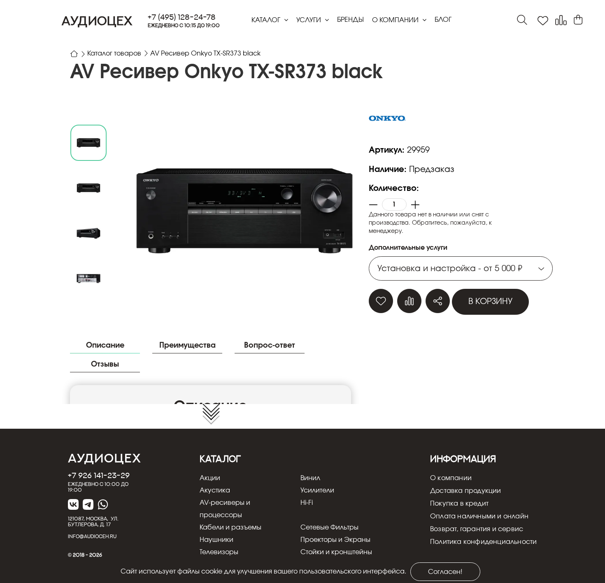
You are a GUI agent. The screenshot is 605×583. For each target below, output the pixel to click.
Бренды (350, 19)
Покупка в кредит (459, 503)
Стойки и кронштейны (336, 552)
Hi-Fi (306, 502)
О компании (396, 20)
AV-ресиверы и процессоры (225, 508)
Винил (310, 478)
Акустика (215, 490)
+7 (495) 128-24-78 (182, 17)
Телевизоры (219, 552)
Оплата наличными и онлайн (479, 516)
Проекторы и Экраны (335, 540)
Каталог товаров (114, 53)
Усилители (317, 490)
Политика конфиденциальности (483, 542)
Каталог (266, 20)
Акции (210, 478)
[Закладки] (542, 21)
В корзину (490, 301)
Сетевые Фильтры (329, 527)
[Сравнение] (561, 21)
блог (443, 19)
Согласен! (445, 572)
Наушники (216, 540)
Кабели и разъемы (230, 527)
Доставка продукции (465, 491)
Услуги (309, 20)
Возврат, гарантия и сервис (476, 529)
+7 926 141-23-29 (99, 475)
